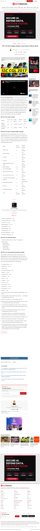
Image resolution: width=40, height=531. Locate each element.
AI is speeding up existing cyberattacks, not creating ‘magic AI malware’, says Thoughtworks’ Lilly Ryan (35, 112)
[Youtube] (17, 409)
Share (25, 52)
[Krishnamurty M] (11, 50)
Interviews (28, 494)
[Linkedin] (12, 409)
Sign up (17, 516)
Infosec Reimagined (17, 502)
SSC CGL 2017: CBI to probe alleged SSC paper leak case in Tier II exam (15, 444)
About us (28, 502)
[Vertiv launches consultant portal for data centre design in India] (30, 95)
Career (28, 506)
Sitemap (35, 526)
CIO (27, 495)
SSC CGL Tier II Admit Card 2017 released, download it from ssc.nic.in (34, 444)
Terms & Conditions (8, 526)
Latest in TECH (32, 79)
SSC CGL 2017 (9, 411)
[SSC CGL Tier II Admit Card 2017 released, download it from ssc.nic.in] (34, 439)
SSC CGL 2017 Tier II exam (15, 411)
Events (15, 506)
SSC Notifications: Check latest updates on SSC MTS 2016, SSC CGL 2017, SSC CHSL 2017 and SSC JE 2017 (5, 445)
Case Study (29, 498)
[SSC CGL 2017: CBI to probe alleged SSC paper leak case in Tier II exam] (15, 439)
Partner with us (29, 505)
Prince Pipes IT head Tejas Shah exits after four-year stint (33, 90)
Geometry (4, 280)
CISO (28, 497)
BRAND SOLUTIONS (18, 500)
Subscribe (23, 393)
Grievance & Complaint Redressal (21, 526)
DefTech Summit (16, 505)
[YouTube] (28, 514)
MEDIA (2, 500)
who (19, 110)
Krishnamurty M (15, 49)
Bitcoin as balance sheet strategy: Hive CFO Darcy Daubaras (34, 67)
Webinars (2, 505)
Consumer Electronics (4, 498)
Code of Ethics (29, 508)
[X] (15, 409)
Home (1, 41)
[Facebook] (11, 409)
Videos (2, 502)
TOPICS (15, 491)
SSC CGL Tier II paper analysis (5, 412)
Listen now (35, 71)
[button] (4, 1)
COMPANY (29, 500)
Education (4, 41)
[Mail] (14, 409)
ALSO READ (4, 366)
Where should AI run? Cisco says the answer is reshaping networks (35, 121)
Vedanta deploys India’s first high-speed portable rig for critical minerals (35, 103)
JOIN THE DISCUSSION (14, 358)
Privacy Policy (3, 526)
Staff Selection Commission (20, 97)
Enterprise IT (3, 495)
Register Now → (14, 215)
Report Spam (31, 526)
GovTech (2, 494)
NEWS (2, 491)
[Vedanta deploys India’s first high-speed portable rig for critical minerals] (30, 102)
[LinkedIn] (26, 514)
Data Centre (16, 498)
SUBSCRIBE (30, 1)
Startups (2, 497)
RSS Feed (27, 526)
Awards (15, 508)
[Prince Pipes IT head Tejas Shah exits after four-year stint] (34, 83)
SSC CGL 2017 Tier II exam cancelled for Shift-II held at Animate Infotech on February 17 (24, 445)
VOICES (28, 491)
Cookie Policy (13, 526)
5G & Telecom (16, 497)
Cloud (15, 495)
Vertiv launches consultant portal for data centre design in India (35, 96)
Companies (2, 508)
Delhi (6, 109)
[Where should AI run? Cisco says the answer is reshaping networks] (30, 119)
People (2, 506)
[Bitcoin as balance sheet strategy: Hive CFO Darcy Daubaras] (34, 62)
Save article (4, 332)
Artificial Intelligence (17, 494)
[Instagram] (30, 514)
